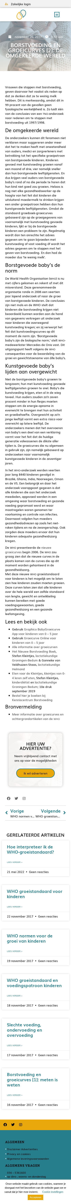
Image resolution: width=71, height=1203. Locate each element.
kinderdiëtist (21, 682)
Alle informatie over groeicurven (34, 647)
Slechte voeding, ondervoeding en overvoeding (24, 1029)
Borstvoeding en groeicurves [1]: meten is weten (32, 1079)
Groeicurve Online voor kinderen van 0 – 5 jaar (34, 640)
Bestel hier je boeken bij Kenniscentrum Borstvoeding (32, 697)
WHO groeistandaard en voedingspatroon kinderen (34, 982)
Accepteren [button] (35, 1197)
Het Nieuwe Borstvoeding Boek (34, 651)
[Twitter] (16, 798)
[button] (56, 14)
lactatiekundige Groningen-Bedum (35, 657)
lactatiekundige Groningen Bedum (34, 684)
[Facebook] (8, 798)
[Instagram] (24, 798)
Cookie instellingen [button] (52, 1191)
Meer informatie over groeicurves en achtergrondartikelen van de (38, 716)
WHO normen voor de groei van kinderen (30, 938)
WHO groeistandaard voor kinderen (34, 893)
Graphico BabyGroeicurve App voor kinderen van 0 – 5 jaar (36, 631)
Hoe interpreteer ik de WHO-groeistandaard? (30, 849)
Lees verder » (14, 862)
